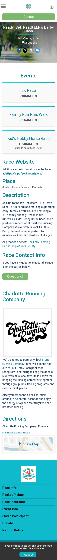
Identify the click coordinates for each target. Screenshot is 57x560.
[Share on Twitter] (25, 50)
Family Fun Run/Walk (28, 114)
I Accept (28, 554)
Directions (30, 42)
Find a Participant (15, 516)
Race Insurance (14, 502)
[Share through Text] (37, 50)
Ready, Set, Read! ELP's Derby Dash (28, 29)
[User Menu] (52, 7)
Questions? (15, 276)
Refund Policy (12, 530)
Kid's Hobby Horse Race (28, 138)
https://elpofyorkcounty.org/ (24, 173)
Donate (28, 17)
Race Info (9, 488)
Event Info (10, 509)
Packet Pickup (13, 495)
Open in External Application (16, 432)
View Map (31, 444)
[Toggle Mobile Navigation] (3, 6)
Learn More (35, 548)
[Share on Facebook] (19, 50)
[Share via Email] (31, 50)
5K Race (28, 90)
